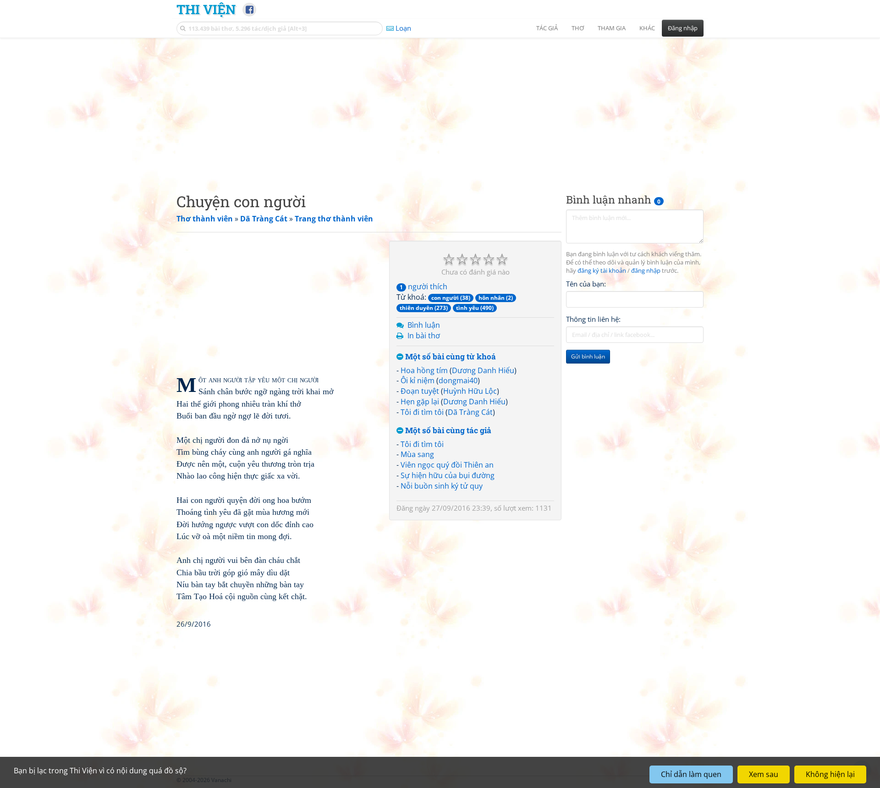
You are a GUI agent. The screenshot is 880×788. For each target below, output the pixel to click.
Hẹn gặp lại (420, 402)
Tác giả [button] (547, 28)
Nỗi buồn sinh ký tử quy (442, 486)
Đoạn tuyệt (420, 391)
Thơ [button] (578, 28)
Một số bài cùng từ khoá (449, 357)
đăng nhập (645, 271)
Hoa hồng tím (424, 370)
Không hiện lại (830, 774)
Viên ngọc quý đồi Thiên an (447, 465)
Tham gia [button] (612, 28)
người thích (423, 286)
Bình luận (423, 325)
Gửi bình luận (588, 356)
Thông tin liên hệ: (593, 319)
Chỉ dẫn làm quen (691, 774)
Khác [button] (647, 28)
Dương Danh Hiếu (483, 370)
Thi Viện (206, 9)
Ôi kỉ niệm (417, 380)
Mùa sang (417, 454)
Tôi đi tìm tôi (422, 412)
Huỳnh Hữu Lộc (470, 391)
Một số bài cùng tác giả (447, 430)
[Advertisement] (440, 108)
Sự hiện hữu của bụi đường (448, 475)
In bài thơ (423, 336)
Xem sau (763, 774)
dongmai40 (458, 380)
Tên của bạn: (586, 283)
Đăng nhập (683, 28)
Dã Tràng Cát (470, 412)
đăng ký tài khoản (602, 271)
